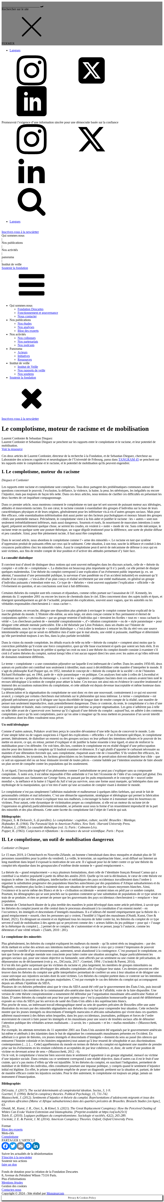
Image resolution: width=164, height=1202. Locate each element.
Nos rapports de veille (31, 370)
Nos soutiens (26, 374)
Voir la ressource (12, 449)
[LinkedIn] (36, 1148)
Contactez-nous (11, 1189)
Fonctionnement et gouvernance (38, 312)
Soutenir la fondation (23, 377)
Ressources (25, 359)
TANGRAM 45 (128, 459)
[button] (82, 232)
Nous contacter (27, 316)
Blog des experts (28, 330)
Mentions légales (12, 1182)
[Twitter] (13, 1148)
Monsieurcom (55, 1193)
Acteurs (22, 352)
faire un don (9, 1164)
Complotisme (10, 1136)
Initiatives (24, 356)
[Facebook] (5, 1148)
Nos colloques (27, 338)
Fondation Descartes (30, 309)
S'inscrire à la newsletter (17, 1157)
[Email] (20, 1148)
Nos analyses (26, 327)
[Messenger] (28, 1148)
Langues (15, 50)
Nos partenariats (28, 341)
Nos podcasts (26, 345)
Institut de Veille (28, 366)
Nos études (25, 323)
